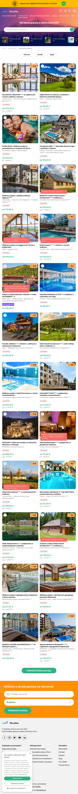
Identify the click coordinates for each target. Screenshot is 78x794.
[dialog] (17, 771)
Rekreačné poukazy (38, 749)
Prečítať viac (23, 774)
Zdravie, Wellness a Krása (40, 16)
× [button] (30, 753)
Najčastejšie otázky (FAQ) (40, 752)
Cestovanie (23, 16)
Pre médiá (63, 762)
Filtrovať (27, 55)
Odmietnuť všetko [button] (17, 783)
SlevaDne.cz (41, 790)
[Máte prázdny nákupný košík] (65, 10)
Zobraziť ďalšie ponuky (39, 670)
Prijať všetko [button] (17, 778)
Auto (73, 16)
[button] (60, 10)
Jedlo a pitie (64, 16)
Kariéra (61, 755)
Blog (60, 758)
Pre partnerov (64, 765)
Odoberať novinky (17, 710)
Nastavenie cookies (33, 786)
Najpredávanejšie (9, 16)
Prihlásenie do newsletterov (41, 758)
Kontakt (62, 752)
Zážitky (54, 16)
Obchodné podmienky (39, 755)
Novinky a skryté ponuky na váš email (29, 686)
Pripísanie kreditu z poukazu (41, 762)
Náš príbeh (63, 749)
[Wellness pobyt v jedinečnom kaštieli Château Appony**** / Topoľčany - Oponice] (20, 187)
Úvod (4, 48)
